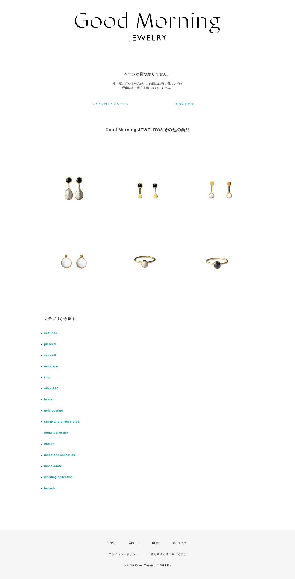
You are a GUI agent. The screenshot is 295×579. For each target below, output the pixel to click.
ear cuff (50, 355)
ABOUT (134, 543)
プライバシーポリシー (123, 554)
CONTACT (180, 543)
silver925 (51, 388)
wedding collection (58, 477)
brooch (49, 488)
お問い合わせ (185, 104)
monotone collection (59, 455)
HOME (112, 543)
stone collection (56, 432)
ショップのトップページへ (110, 104)
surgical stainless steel (62, 421)
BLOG (156, 543)
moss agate (53, 466)
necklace (51, 366)
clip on (49, 444)
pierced (50, 344)
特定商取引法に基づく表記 (169, 554)
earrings (50, 333)
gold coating (53, 410)
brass (48, 399)
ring (47, 377)
